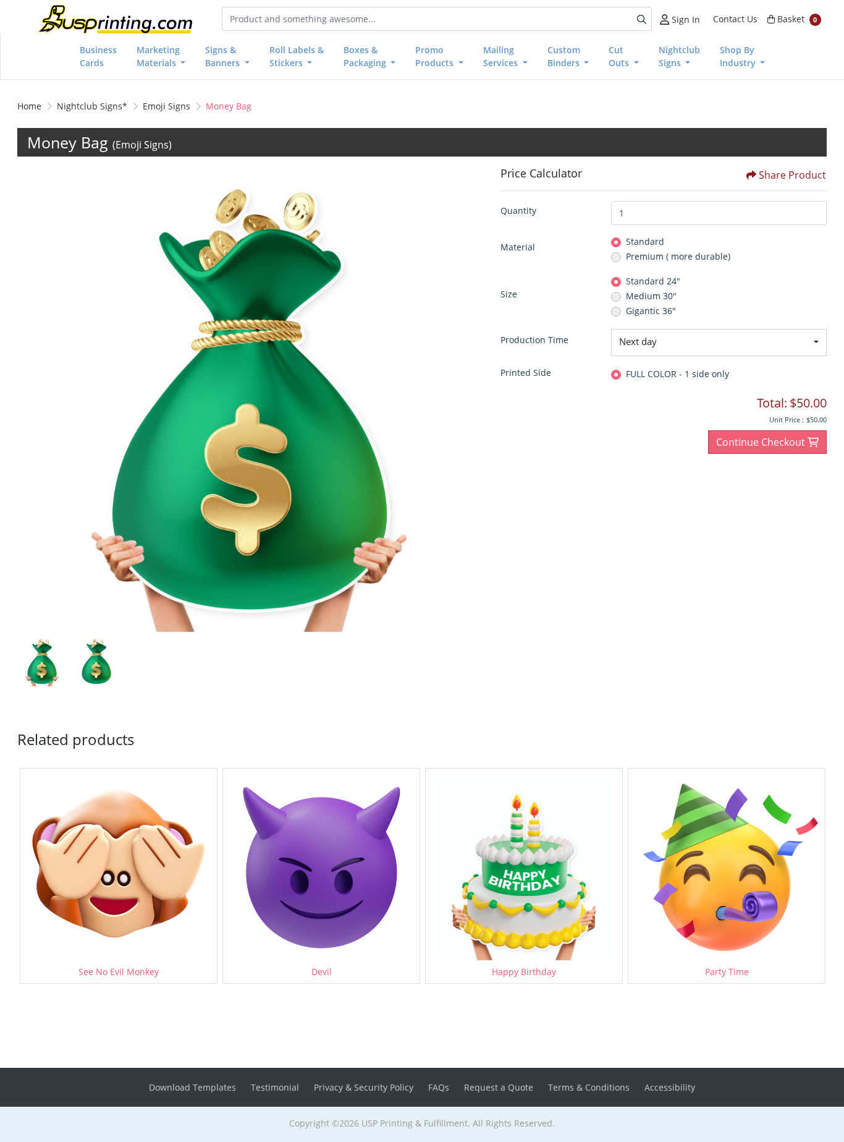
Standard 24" (653, 281)
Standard (645, 241)
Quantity (518, 210)
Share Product (792, 175)
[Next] (469, 399)
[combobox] (719, 342)
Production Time (534, 340)
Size (508, 294)
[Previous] (29, 399)
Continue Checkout (762, 442)
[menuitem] (98, 56)
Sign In (684, 19)
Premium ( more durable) (678, 256)
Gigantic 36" (651, 311)
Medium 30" (651, 296)
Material (517, 247)
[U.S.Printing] (115, 19)
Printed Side (525, 372)
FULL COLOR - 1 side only (677, 374)
